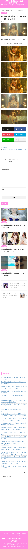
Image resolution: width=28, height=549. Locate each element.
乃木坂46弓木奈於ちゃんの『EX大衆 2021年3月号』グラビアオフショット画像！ (13, 448)
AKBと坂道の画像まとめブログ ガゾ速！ (14, 2)
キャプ (4, 149)
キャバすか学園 (10, 149)
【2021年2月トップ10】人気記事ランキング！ (13, 396)
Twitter (9, 535)
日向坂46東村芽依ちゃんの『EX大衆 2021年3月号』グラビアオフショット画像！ (13, 428)
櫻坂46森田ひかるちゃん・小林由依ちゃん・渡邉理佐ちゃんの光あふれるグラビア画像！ (13, 414)
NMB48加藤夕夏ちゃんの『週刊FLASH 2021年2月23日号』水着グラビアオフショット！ (14, 453)
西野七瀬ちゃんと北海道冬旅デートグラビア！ (13, 410)
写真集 (23, 533)
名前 (3, 189)
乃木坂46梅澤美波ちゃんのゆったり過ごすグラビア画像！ (13, 378)
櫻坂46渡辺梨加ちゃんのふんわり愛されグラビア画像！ (13, 437)
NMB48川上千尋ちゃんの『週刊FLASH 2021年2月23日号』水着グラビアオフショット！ (14, 462)
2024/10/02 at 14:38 (13, 159)
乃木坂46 (18, 533)
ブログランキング (16, 535)
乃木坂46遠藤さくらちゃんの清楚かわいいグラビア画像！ (13, 392)
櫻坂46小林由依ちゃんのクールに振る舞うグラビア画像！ (13, 466)
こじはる (25, 149)
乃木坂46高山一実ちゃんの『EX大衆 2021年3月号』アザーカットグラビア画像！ (13, 419)
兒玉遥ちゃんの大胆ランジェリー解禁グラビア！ (13, 433)
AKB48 (15, 149)
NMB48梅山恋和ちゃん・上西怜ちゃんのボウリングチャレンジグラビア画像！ (14, 387)
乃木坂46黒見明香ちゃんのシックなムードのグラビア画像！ (13, 382)
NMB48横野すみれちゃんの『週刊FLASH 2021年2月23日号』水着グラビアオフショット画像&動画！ (13, 443)
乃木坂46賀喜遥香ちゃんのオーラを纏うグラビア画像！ (13, 457)
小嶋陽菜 (5, 147)
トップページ (6, 533)
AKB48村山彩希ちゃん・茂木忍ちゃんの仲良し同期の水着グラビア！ (13, 424)
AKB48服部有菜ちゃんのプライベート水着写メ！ (13, 405)
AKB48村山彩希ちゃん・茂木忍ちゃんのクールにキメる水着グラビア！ (13, 401)
